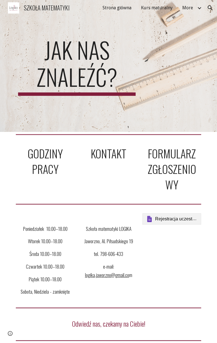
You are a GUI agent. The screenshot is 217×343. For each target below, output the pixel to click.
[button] (210, 8)
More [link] (187, 7)
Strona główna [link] (117, 7)
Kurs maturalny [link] (157, 7)
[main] (77, 66)
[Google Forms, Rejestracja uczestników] (172, 219)
